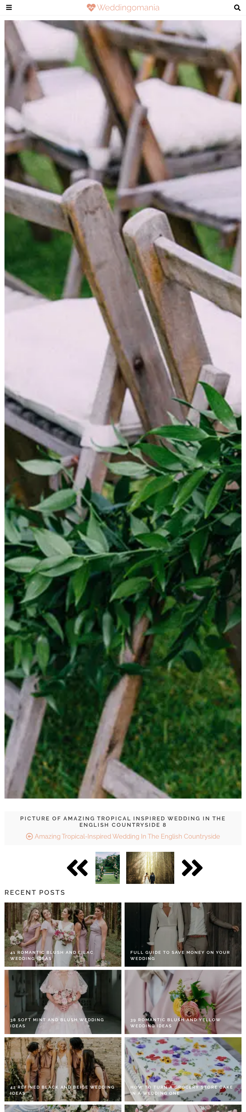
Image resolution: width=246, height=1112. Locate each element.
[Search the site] (237, 8)
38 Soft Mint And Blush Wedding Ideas (57, 1023)
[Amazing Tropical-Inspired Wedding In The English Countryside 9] (150, 868)
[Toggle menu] (9, 8)
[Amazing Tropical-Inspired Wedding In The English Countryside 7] (107, 868)
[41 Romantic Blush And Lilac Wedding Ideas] (62, 934)
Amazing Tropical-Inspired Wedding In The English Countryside (126, 836)
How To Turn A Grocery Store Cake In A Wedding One (181, 1090)
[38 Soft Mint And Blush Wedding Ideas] (62, 1002)
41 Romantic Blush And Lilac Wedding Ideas (52, 955)
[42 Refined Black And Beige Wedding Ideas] (62, 1069)
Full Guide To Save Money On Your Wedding (180, 955)
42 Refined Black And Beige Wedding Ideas (62, 1090)
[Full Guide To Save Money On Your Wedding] (183, 934)
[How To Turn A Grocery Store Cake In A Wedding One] (183, 1069)
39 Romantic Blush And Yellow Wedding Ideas (175, 1023)
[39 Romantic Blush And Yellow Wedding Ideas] (183, 1002)
